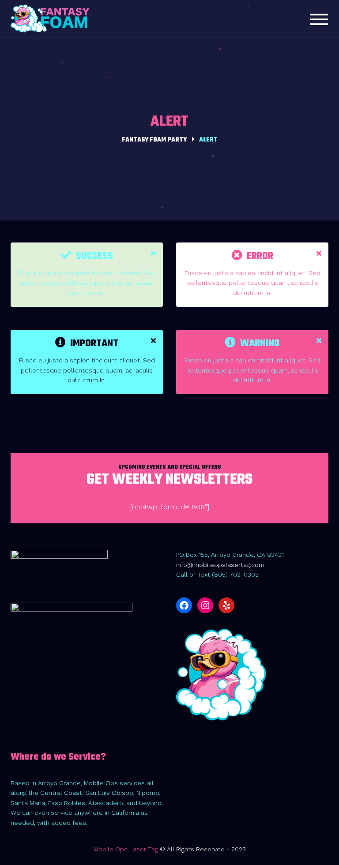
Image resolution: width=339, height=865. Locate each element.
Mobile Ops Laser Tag (126, 849)
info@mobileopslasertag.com (220, 564)
